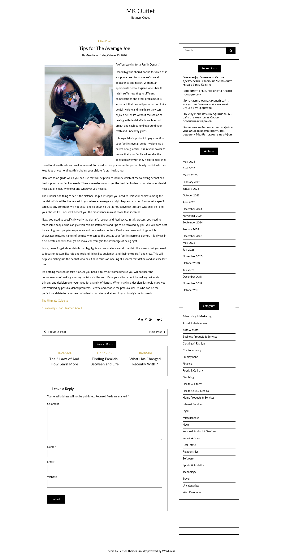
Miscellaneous (191, 418)
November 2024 (192, 216)
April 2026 (189, 168)
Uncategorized (191, 485)
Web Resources (192, 492)
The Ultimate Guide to (55, 301)
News (186, 424)
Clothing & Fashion (194, 343)
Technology (189, 472)
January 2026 (191, 189)
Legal (185, 411)
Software (188, 458)
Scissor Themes (128, 551)
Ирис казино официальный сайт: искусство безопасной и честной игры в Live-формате (206, 104)
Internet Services (192, 404)
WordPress (168, 551)
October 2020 (191, 263)
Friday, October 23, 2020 (113, 55)
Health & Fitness (192, 384)
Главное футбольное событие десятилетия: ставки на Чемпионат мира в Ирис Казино (207, 81)
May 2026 (189, 162)
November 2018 (192, 283)
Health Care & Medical (196, 391)
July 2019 (188, 270)
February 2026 (191, 182)
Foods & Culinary (193, 370)
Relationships (190, 452)
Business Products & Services (200, 337)
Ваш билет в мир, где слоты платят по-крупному (207, 92)
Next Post (155, 332)
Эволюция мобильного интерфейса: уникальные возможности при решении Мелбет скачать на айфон (208, 131)
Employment (190, 357)
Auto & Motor (191, 330)
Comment (53, 404)
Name (51, 447)
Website (52, 477)
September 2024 (193, 222)
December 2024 (192, 209)
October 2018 (191, 290)
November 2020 (192, 256)
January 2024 (191, 229)
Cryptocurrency (192, 350)
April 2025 (189, 202)
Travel (186, 479)
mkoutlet (91, 55)
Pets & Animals (191, 438)
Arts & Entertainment (195, 323)
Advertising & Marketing (197, 316)
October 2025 (191, 195)
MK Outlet (140, 11)
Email (51, 462)
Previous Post (57, 332)
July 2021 (188, 250)
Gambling (188, 377)
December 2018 (192, 277)
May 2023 (189, 243)
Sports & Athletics (193, 465)
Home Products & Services (198, 397)
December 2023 (192, 236)
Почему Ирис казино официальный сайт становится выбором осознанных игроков (207, 117)
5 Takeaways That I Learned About (62, 308)
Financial (104, 41)
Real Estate (189, 445)
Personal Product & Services (199, 431)
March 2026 (190, 175)
